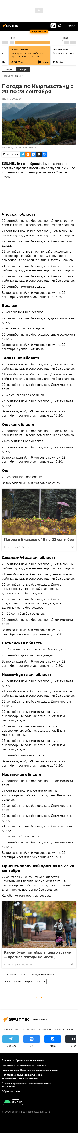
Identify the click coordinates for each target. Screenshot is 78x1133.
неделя (28, 981)
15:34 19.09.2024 (11, 98)
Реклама (41, 1065)
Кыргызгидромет (12, 981)
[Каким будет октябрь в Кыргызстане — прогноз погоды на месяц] (39, 924)
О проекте (8, 1060)
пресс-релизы (10, 1070)
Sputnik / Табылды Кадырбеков (20, 147)
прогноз (41, 981)
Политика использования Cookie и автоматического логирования (22, 1076)
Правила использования (29, 1060)
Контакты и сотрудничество (18, 1065)
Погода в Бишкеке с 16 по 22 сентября (39, 539)
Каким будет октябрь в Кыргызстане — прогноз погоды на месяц (37, 954)
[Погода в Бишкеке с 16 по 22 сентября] (39, 512)
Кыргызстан (9, 974)
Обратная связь (11, 1091)
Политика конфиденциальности (39, 1070)
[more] (72, 546)
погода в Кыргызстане (43, 974)
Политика (29, 1029)
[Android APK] (13, 1102)
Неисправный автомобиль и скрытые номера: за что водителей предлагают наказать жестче (29, 58)
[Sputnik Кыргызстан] (11, 27)
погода (23, 974)
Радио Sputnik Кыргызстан (57, 1029)
